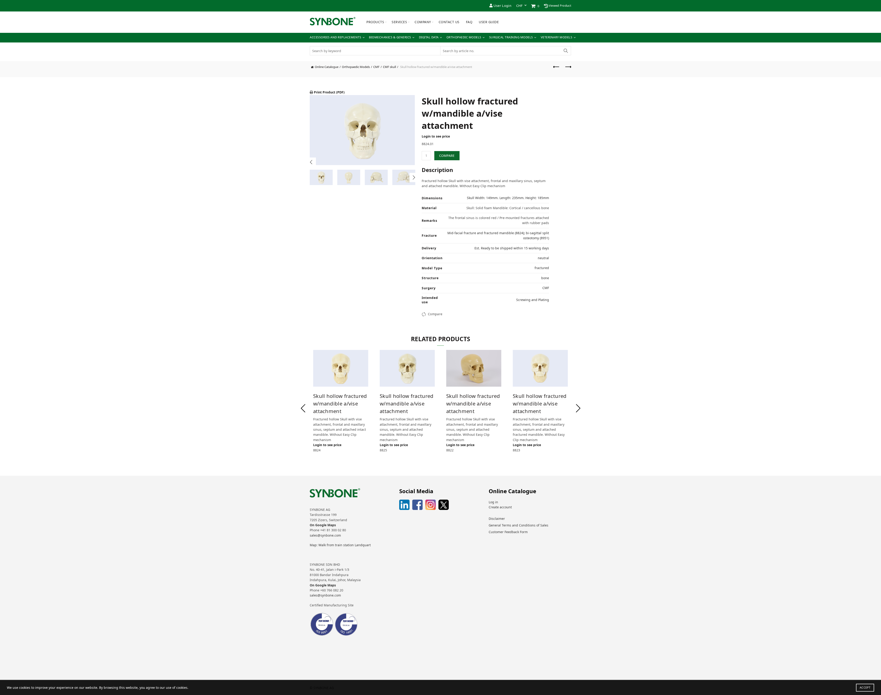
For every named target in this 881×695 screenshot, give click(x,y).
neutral (543, 258)
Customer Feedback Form (508, 532)
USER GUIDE (489, 22)
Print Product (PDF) (329, 92)
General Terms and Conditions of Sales (518, 525)
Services (399, 22)
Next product (568, 69)
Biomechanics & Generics (390, 37)
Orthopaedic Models (463, 37)
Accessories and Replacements (335, 37)
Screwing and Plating (532, 300)
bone (545, 278)
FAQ (469, 22)
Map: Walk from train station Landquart (340, 545)
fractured (542, 268)
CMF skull (389, 67)
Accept (865, 687)
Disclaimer (497, 518)
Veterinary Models (556, 37)
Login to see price (436, 136)
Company (423, 22)
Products (375, 22)
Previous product (556, 69)
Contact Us (449, 22)
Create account (500, 507)
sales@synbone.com (325, 535)
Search (565, 50)
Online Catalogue (326, 67)
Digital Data (429, 37)
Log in (493, 502)
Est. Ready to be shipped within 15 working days (511, 248)
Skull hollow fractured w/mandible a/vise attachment (340, 403)
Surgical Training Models (511, 37)
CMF (376, 67)
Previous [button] (311, 162)
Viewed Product (560, 5)
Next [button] (414, 177)
